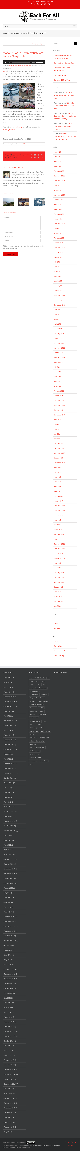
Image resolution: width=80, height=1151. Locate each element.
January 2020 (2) (10, 921)
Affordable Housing (39, 678)
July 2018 (57, 472)
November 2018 (59, 453)
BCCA (31, 681)
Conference (33, 708)
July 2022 (57, 262)
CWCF (42, 711)
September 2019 (59, 415)
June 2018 (57, 477)
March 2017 (58, 529)
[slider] (41, 62)
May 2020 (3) (8, 902)
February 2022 (59, 286)
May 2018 (57, 482)
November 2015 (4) (10, 1108)
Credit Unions (33, 711)
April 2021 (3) (8, 850)
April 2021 (57, 324)
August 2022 (58, 257)
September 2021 (59, 305)
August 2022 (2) (9, 783)
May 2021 (57, 319)
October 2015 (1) (10, 1113)
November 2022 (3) (10, 773)
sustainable (33, 744)
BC (48, 678)
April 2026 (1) (8, 687)
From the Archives (35, 721)
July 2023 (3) (8, 754)
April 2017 (57, 525)
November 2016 (59, 549)
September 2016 (59, 558)
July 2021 (57, 310)
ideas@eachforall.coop (47, 1)
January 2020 (58, 396)
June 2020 (57, 372)
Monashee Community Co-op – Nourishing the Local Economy (65, 116)
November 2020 (59, 348)
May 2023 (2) (8, 759)
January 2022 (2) (10, 816)
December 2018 (59, 448)
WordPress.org (59, 656)
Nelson (32, 734)
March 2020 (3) (9, 912)
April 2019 (57, 439)
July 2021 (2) (8, 835)
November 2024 (59, 195)
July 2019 (57, 424)
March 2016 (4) (9, 1093)
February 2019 (59, 443)
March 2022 (58, 281)
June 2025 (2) (9, 711)
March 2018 (58, 491)
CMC (44, 684)
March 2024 (58, 209)
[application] (24, 62)
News (56, 619)
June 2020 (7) (9, 897)
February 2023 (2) (10, 764)
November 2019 (59, 405)
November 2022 (59, 247)
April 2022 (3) (8, 802)
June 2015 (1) (9, 1117)
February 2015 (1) (10, 1127)
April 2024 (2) (8, 730)
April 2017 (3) (8, 1050)
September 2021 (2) (11, 831)
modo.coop (18, 127)
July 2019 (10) (9, 950)
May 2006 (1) (8, 1132)
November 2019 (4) (10, 931)
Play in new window (16, 65)
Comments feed (59, 651)
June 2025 (57, 185)
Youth (31, 764)
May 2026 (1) (8, 682)
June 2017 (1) (9, 1046)
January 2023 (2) (10, 768)
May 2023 (57, 233)
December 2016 (59, 544)
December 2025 (59, 176)
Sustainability (40, 741)
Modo (5, 71)
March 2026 (58, 166)
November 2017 (59, 510)
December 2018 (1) (10, 974)
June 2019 (57, 429)
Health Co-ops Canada (36, 728)
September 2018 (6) (11, 988)
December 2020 (59, 343)
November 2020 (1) (10, 874)
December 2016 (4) (10, 1070)
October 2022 (58, 252)
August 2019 (58, 420)
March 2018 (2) (9, 1017)
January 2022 (58, 290)
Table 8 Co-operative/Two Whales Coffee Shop (64, 95)
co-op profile (43, 694)
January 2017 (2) (10, 1065)
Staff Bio (57, 628)
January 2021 (58, 338)
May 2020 (57, 377)
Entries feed (58, 646)
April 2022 (57, 276)
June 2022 (57, 267)
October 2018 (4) (10, 983)
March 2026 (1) (9, 692)
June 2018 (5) (9, 1003)
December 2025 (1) (10, 701)
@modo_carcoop (9, 130)
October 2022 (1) (10, 778)
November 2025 (59, 181)
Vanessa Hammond (35, 757)
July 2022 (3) (8, 788)
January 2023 (58, 243)
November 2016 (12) (11, 1074)
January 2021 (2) (10, 864)
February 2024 (59, 214)
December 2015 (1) (10, 1103)
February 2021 (59, 334)
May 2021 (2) (8, 845)
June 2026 (57, 152)
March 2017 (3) (9, 1055)
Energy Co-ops (42, 714)
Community (33, 701)
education (32, 714)
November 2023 (59, 224)
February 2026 (59, 171)
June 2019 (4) (9, 955)
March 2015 (58, 596)
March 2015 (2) (9, 1122)
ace (31, 678)
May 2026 (57, 157)
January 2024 (58, 219)
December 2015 (59, 577)
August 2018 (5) (9, 993)
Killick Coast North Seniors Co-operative (63, 126)
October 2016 (58, 553)
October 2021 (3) (10, 826)
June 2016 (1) (9, 1089)
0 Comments (26, 144)
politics (32, 741)
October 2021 (58, 300)
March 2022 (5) (9, 807)
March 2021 (58, 329)
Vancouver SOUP (35, 754)
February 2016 (59, 573)
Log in (56, 641)
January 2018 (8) (10, 1027)
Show (20, 144)
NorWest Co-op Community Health (39, 737)
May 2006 (57, 606)
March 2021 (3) (9, 854)
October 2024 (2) (10, 725)
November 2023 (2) (10, 749)
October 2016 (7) (10, 1079)
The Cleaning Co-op (61, 75)
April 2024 (57, 204)
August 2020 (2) (9, 888)
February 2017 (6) (10, 1060)
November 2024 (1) (10, 721)
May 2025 (57, 190)
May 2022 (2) (8, 797)
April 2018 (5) (8, 1012)
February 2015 (59, 601)
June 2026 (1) (9, 678)
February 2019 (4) (10, 969)
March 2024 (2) (9, 735)
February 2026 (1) (10, 697)
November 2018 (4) (10, 979)
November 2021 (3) (10, 821)
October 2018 (58, 458)
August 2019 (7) (9, 945)
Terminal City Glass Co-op (37, 747)
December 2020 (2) (10, 869)
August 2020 (58, 362)
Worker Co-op (43, 761)
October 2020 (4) (10, 878)
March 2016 (58, 568)
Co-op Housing (34, 694)
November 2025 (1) (10, 706)
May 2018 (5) (8, 1007)
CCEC (31, 684)
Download (28, 65)
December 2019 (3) (10, 926)
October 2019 (58, 410)
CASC (43, 681)
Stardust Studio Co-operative (64, 63)
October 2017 (58, 515)
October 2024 (58, 200)
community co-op (43, 701)
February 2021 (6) (10, 859)
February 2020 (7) (10, 917)
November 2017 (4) (10, 1036)
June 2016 (57, 563)
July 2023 (57, 228)
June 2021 (57, 314)
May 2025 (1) (8, 716)
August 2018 (58, 467)
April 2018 (57, 486)
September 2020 (59, 357)
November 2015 (59, 582)
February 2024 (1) (10, 740)
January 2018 (58, 501)
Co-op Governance (35, 691)
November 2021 (59, 295)
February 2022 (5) (10, 811)
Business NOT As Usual (62, 80)
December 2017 (59, 506)
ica (42, 731)
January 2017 (58, 539)
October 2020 (58, 353)
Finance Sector (34, 718)
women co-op (33, 761)
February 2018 (59, 496)
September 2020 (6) (11, 883)
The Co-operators (34, 751)
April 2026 (57, 161)
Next (41, 44)
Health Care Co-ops (35, 724)
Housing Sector (34, 731)
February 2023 (59, 238)
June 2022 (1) (9, 792)
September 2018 (59, 463)
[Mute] (37, 62)
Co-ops (32, 698)
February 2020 (59, 391)
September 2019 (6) (11, 940)
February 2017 (59, 534)
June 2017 (57, 520)
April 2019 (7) (8, 964)
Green (44, 721)
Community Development (37, 704)
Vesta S (7, 144)
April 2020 (57, 381)
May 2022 (57, 271)
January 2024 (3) (10, 744)
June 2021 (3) (9, 840)
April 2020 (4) (8, 907)
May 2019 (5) (8, 960)
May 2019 (57, 434)
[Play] (5, 62)
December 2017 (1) (10, 1031)
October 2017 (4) (10, 1041)
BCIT (37, 681)
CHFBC (38, 684)
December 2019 (59, 400)
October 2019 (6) (10, 936)
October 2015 (58, 587)
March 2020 (58, 386)
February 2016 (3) (10, 1098)
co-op (31, 688)
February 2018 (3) (10, 1022)
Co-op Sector (40, 698)
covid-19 (41, 708)
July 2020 (57, 367)
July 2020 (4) (8, 893)
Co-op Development (40, 688)
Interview (47, 731)
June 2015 (57, 592)
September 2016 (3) (11, 1084)
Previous (35, 44)
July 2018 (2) (8, 998)
